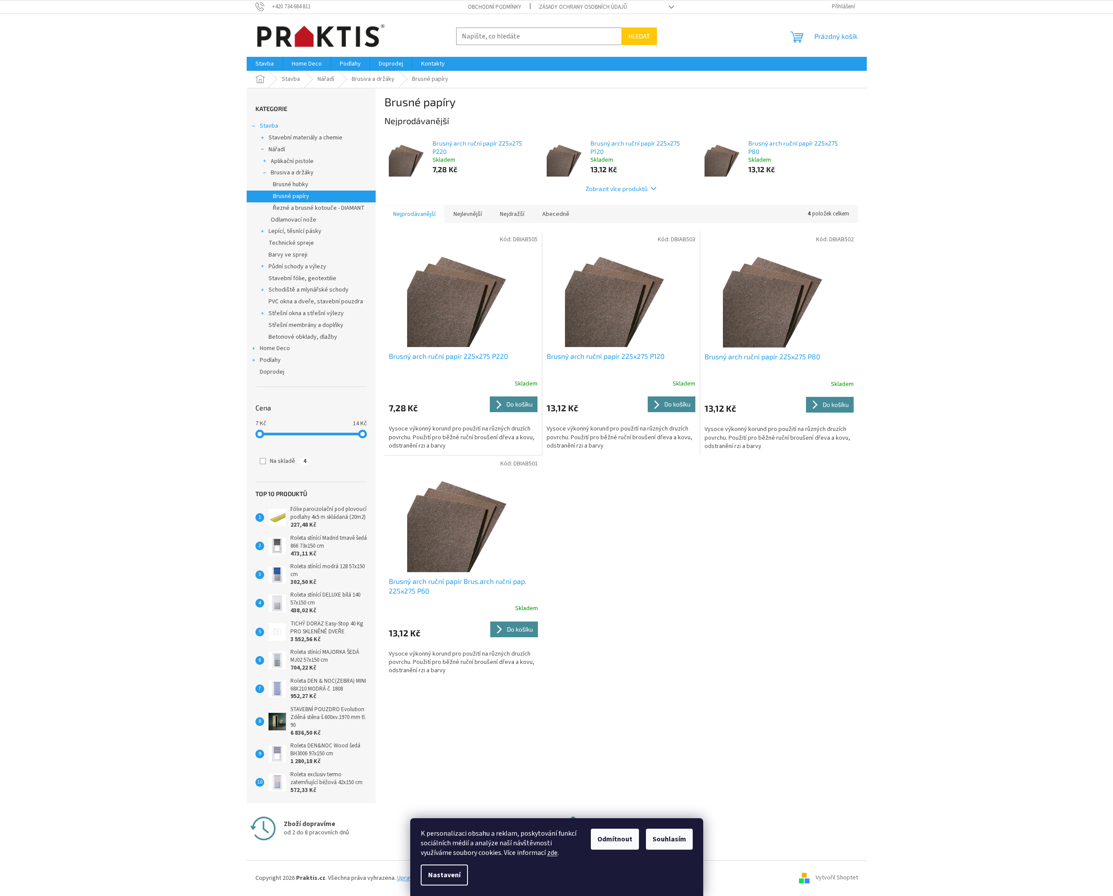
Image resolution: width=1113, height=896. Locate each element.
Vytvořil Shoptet (837, 878)
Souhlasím (669, 839)
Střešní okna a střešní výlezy (306, 313)
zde (552, 853)
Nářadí (277, 149)
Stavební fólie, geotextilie (302, 278)
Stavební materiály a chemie (305, 137)
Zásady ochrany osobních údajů (583, 7)
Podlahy (270, 360)
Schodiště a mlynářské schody (309, 289)
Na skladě (288, 461)
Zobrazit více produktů (617, 188)
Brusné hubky (290, 184)
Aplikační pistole (292, 161)
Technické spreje (291, 243)
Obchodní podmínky (494, 7)
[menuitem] (265, 64)
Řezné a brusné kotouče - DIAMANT (319, 208)
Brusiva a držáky (292, 172)
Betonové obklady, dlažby (303, 337)
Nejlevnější (468, 214)
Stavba (269, 126)
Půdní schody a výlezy (297, 266)
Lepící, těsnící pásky (295, 231)
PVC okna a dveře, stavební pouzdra (316, 301)
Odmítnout (614, 839)
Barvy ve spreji (288, 254)
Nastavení (444, 875)
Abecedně (555, 214)
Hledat (639, 36)
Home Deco (275, 348)
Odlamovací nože (293, 219)
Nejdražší (512, 214)
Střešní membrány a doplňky (306, 325)
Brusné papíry (291, 196)
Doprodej (272, 372)
